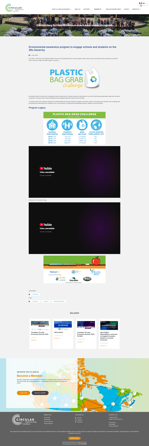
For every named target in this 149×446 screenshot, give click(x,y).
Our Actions (47, 417)
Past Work (35, 294)
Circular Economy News (113, 9)
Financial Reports (48, 423)
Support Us (135, 9)
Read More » (34, 340)
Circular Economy (48, 421)
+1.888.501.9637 (113, 417)
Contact (126, 9)
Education (35, 301)
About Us (77, 9)
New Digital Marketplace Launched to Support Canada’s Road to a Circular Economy (108, 336)
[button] (141, 6)
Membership (97, 9)
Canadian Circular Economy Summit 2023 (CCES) (86, 334)
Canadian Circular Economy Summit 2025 (39, 333)
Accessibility (112, 424)
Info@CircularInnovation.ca (116, 419)
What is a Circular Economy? (61, 9)
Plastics (46, 301)
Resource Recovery (59, 301)
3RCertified (58, 332)
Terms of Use (112, 422)
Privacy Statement (113, 426)
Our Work (86, 9)
